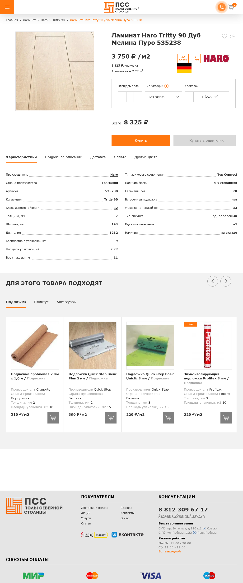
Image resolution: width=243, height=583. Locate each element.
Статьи (86, 523)
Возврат (126, 508)
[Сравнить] (232, 36)
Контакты (128, 513)
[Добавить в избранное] (224, 36)
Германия (110, 183)
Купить (141, 140)
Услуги (86, 518)
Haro (114, 174)
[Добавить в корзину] (53, 418)
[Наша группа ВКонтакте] (128, 534)
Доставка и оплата (94, 508)
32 (116, 208)
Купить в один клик (206, 140)
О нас (125, 518)
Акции (85, 513)
